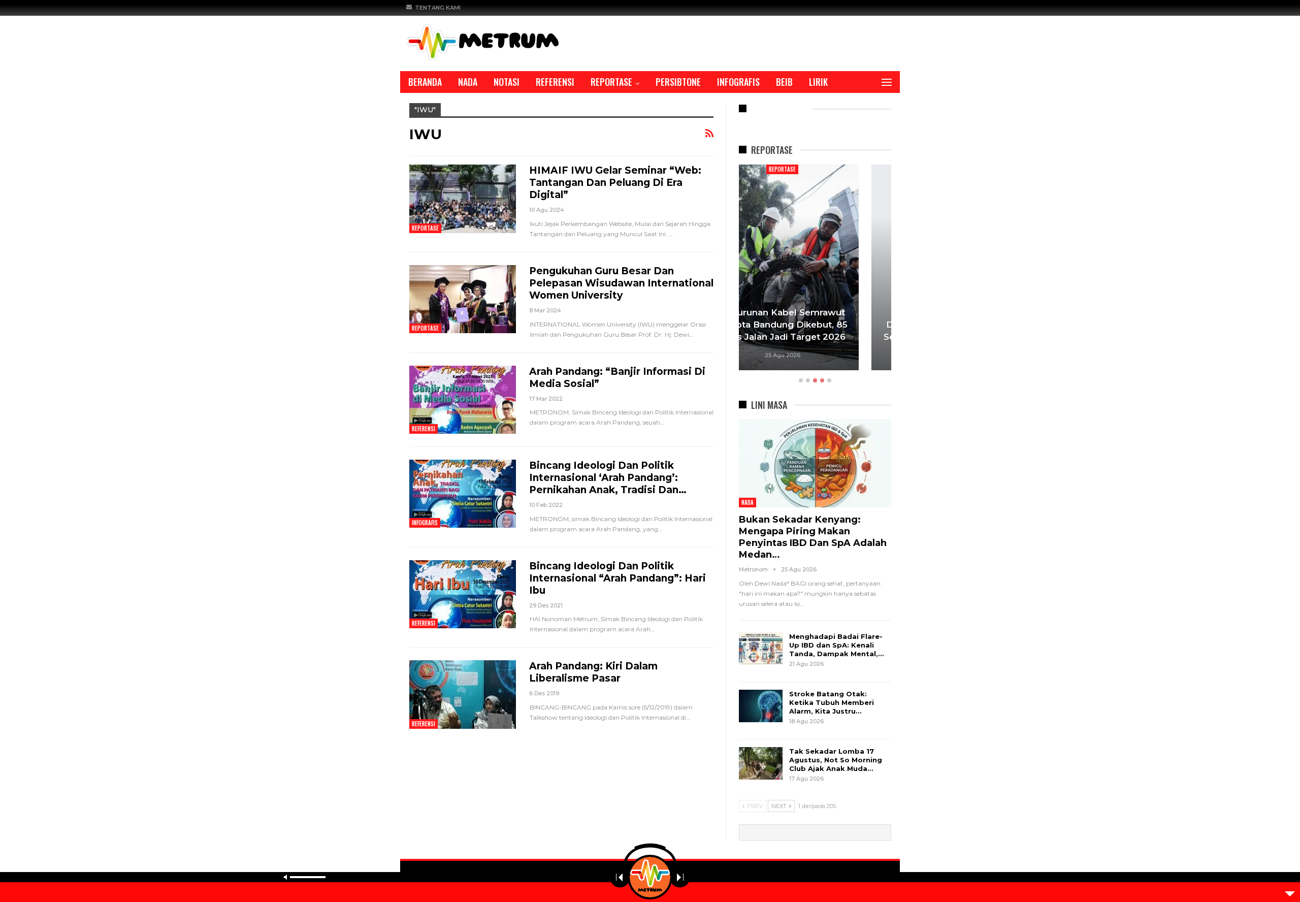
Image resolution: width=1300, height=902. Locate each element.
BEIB (784, 81)
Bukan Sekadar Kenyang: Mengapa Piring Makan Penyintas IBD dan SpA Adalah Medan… (813, 537)
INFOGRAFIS (738, 81)
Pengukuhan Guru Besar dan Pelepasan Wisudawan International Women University (621, 283)
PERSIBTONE (678, 81)
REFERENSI (555, 81)
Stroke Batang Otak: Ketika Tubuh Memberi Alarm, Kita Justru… (831, 702)
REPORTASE (611, 81)
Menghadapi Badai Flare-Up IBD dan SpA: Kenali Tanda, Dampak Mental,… (836, 645)
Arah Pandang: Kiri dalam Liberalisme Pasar (593, 672)
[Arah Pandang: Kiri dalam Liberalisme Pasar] (462, 694)
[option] (815, 269)
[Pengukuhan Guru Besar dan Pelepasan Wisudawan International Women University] (462, 299)
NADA (467, 81)
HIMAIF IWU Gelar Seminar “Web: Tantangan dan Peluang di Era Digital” (615, 183)
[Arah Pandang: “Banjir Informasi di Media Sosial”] (462, 400)
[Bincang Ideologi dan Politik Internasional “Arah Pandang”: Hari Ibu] (462, 594)
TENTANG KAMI (438, 7)
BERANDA (425, 81)
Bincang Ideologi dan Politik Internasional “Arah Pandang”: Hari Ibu (617, 578)
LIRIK (818, 81)
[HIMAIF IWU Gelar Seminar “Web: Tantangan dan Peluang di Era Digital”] (462, 199)
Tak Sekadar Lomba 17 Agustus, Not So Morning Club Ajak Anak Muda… (835, 759)
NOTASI (506, 81)
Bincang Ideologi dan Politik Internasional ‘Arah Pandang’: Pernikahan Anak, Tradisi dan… (608, 478)
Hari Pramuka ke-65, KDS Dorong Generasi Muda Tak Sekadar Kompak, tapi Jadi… (815, 324)
